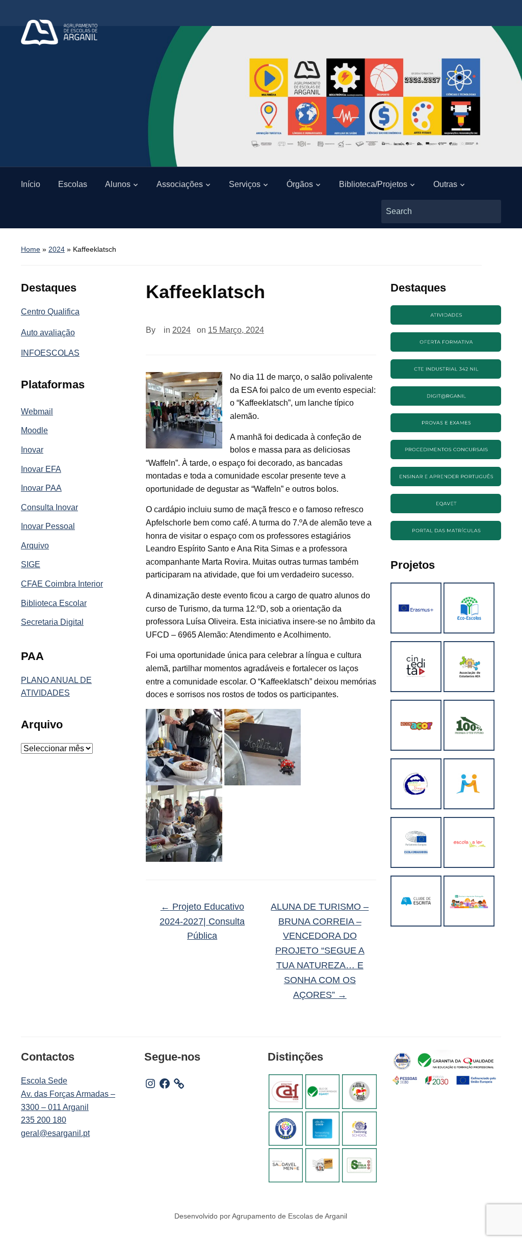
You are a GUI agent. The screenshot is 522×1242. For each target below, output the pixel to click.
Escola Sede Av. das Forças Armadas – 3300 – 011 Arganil (68, 1093)
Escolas (72, 184)
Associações (179, 184)
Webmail (37, 411)
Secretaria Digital (52, 622)
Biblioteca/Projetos (373, 184)
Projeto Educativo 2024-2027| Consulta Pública (202, 921)
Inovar (32, 449)
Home (30, 249)
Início (30, 184)
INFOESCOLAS (50, 353)
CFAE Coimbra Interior (62, 583)
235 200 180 (43, 1120)
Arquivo (35, 545)
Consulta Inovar (49, 507)
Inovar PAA (41, 488)
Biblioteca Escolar (54, 603)
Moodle (34, 430)
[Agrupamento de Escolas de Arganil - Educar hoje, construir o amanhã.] (59, 32)
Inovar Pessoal (48, 526)
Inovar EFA (41, 469)
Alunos (117, 184)
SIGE (30, 564)
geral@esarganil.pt (55, 1133)
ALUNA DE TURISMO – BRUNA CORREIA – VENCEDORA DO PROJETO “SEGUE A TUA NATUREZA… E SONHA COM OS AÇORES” (320, 951)
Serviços (244, 184)
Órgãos (299, 184)
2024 (56, 249)
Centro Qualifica (50, 311)
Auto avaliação (48, 332)
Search (488, 211)
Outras (445, 184)
